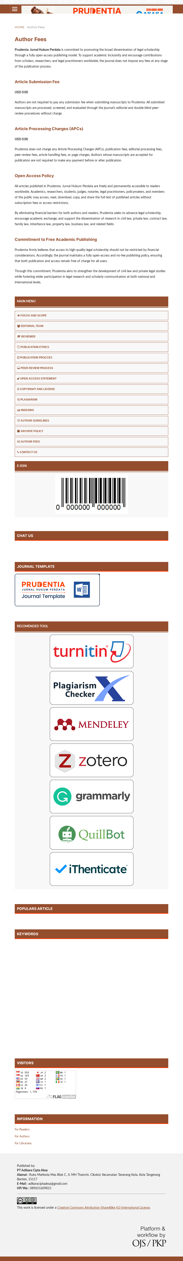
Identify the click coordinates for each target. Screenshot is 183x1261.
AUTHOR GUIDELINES (35, 420)
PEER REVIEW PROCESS (37, 368)
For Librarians (23, 1143)
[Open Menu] (14, 8)
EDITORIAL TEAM (32, 326)
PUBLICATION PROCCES (36, 357)
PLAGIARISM (29, 399)
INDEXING (27, 410)
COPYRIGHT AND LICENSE (37, 389)
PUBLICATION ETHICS (35, 347)
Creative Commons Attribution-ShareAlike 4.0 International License (103, 1207)
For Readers (22, 1129)
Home (19, 27)
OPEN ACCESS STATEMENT (38, 378)
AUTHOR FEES (30, 441)
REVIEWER (28, 336)
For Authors (22, 1136)
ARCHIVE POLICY (32, 431)
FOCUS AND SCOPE (34, 315)
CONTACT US (28, 452)
